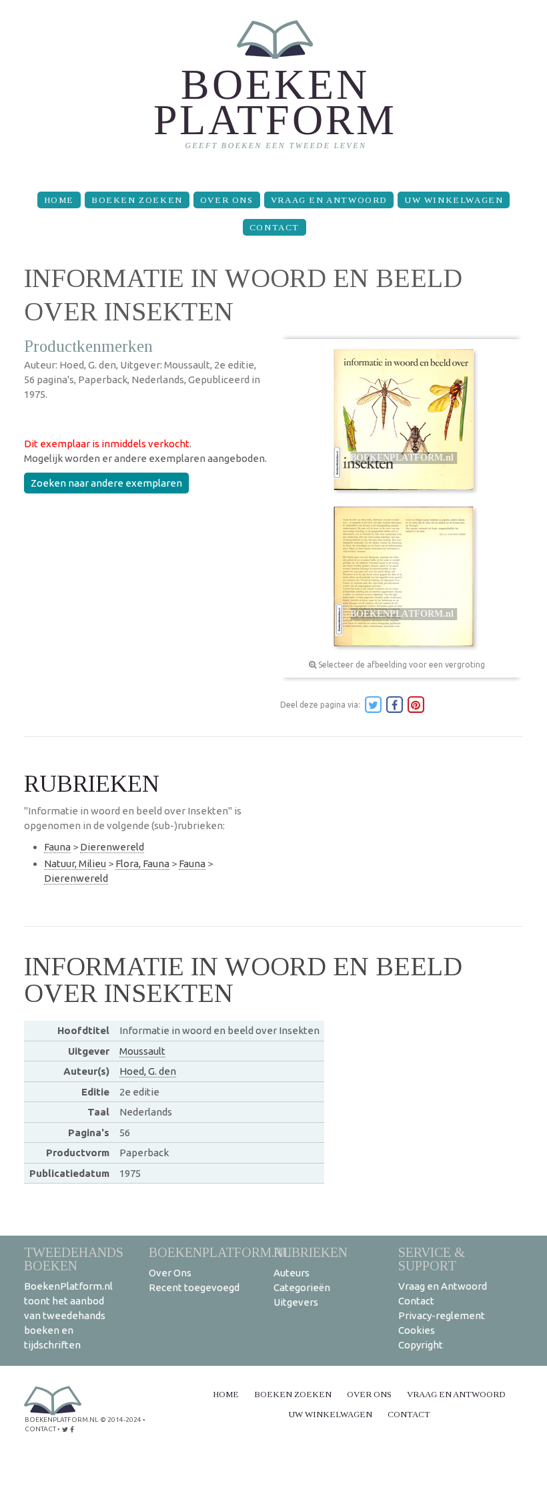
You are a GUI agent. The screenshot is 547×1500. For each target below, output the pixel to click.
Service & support (431, 1258)
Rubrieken (311, 1252)
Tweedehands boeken (73, 1258)
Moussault (142, 1051)
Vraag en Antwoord (329, 200)
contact (40, 1429)
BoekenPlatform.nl (220, 1252)
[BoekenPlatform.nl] (274, 90)
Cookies (416, 1330)
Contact (274, 227)
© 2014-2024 (120, 1419)
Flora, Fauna (142, 863)
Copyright (420, 1344)
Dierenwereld (112, 846)
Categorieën (302, 1287)
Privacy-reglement (441, 1315)
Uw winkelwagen (453, 200)
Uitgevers (296, 1302)
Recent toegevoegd (194, 1287)
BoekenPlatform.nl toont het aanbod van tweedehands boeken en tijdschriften (68, 1315)
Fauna (57, 846)
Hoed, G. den (147, 1071)
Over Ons (226, 200)
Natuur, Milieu (75, 863)
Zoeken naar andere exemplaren (106, 483)
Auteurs (292, 1272)
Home (59, 200)
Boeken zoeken (137, 200)
